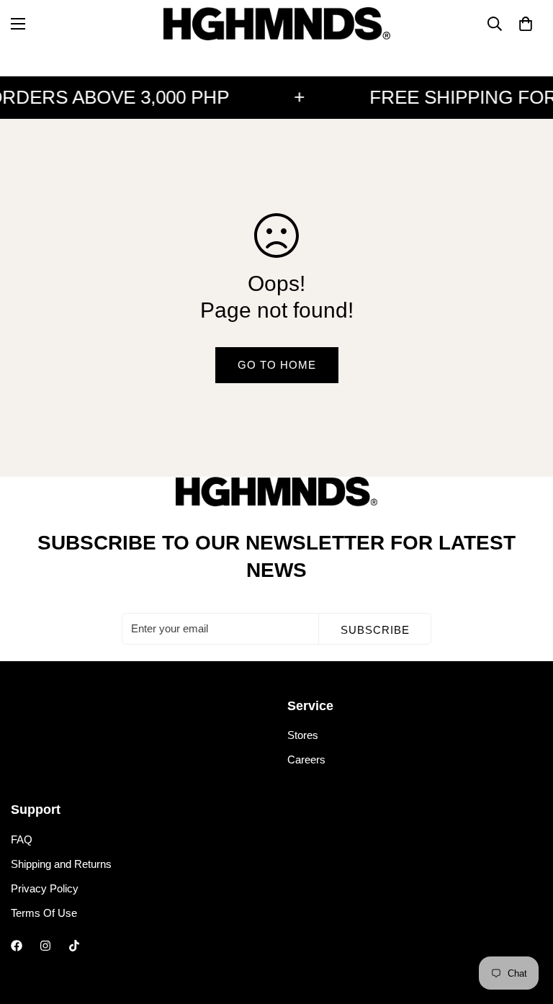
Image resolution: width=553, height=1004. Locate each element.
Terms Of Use (44, 913)
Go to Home (277, 365)
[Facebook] (16, 945)
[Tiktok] (74, 945)
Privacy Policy (44, 888)
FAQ (21, 839)
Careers (306, 759)
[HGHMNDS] (276, 24)
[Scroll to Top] (524, 925)
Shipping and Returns (61, 864)
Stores (302, 735)
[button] (525, 23)
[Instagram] (45, 945)
